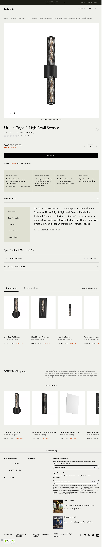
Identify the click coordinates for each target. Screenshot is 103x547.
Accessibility (8, 534)
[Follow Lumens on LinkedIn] (97, 535)
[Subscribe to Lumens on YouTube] (93, 535)
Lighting (13, 18)
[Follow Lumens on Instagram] (89, 535)
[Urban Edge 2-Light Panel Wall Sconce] (45, 404)
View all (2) (11, 113)
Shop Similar (17, 327)
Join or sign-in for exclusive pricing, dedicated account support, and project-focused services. (43, 182)
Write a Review (28, 136)
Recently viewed (31, 288)
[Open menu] (95, 8)
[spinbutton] (90, 146)
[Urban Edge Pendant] (70, 308)
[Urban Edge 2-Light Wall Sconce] (51, 71)
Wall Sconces (32, 18)
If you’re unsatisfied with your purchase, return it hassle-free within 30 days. (65, 181)
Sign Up (94, 467)
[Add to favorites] (96, 128)
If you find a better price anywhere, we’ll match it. (87, 180)
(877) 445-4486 (25, 186)
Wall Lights (22, 18)
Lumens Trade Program (88, 2)
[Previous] (37, 2)
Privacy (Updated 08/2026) (21, 535)
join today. (91, 505)
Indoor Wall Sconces (46, 18)
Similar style (11, 288)
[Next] (64, 2)
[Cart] (90, 9)
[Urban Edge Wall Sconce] (16, 308)
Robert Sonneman (11, 133)
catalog (76, 522)
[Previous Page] (92, 115)
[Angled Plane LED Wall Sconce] (72, 404)
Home (6, 18)
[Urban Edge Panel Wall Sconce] (43, 308)
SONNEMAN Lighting (27, 133)
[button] (10, 136)
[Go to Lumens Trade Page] (58, 506)
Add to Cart (51, 155)
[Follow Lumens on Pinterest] (85, 535)
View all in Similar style (89, 288)
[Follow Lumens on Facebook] (80, 535)
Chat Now (16, 463)
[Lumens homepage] (9, 9)
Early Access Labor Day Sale (51, 2)
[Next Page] (96, 115)
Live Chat (12, 186)
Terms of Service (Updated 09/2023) (41, 535)
